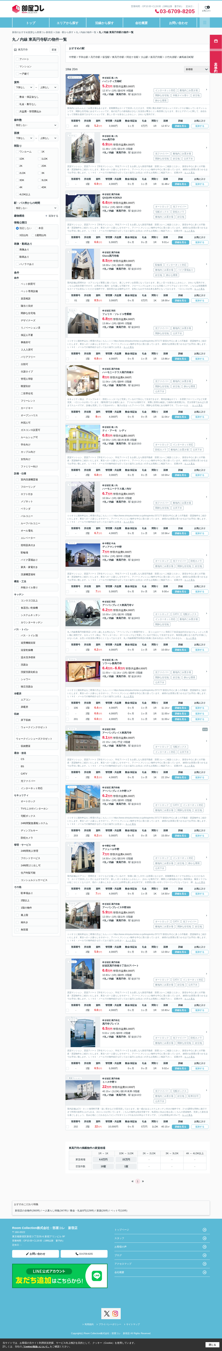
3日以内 (23, 235)
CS (22, 759)
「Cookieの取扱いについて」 (36, 1346)
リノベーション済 (30, 327)
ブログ (118, 1255)
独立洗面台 (27, 686)
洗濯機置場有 (28, 574)
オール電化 (27, 530)
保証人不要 (27, 335)
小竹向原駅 (171, 57)
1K (42, 151)
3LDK (44, 180)
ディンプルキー (29, 830)
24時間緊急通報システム (34, 823)
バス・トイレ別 (29, 635)
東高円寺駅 (118, 57)
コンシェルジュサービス (34, 880)
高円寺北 (115, 1020)
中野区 (108, 543)
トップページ (121, 1229)
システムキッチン (30, 615)
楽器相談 (26, 298)
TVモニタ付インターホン (34, 808)
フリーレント (28, 400)
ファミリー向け (29, 466)
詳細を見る (180, 126)
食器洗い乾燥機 (29, 607)
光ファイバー (28, 781)
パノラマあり (26, 264)
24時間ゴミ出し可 (31, 865)
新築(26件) (102, 1210)
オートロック (28, 801)
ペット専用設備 (29, 291)
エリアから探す (68, 23)
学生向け (26, 444)
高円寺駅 (95, 57)
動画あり (24, 256)
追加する (199, 126)
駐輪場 (24, 552)
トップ (30, 23)
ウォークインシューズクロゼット (34, 738)
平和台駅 (83, 57)
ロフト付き (27, 494)
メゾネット (27, 501)
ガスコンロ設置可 (30, 430)
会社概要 (141, 23)
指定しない (25, 228)
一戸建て (24, 73)
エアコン (26, 699)
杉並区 (108, 78)
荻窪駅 (106, 57)
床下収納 (26, 720)
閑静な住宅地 (28, 313)
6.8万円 (103, 1159)
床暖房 (24, 706)
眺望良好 (26, 386)
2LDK (22, 173)
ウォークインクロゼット (34, 727)
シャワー (26, 679)
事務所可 (26, 342)
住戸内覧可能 (28, 872)
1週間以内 (40, 235)
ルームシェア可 (29, 437)
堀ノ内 (114, 78)
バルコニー (27, 516)
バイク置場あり (29, 559)
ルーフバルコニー (30, 523)
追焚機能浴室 (28, 642)
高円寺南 (115, 194)
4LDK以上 (24, 194)
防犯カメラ (27, 837)
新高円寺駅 (156, 57)
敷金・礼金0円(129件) (82, 1210)
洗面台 (24, 664)
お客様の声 (120, 1246)
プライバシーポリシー (110, 1324)
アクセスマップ (122, 1263)
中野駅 (72, 57)
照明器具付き (28, 545)
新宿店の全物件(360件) (27, 1210)
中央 (113, 543)
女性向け (26, 459)
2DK (43, 165)
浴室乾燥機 (27, 650)
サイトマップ (133, 1324)
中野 (113, 846)
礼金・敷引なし (27, 104)
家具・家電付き (29, 567)
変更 (54, 49)
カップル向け (28, 451)
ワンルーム (25, 151)
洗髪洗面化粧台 (29, 672)
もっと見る (189, 172)
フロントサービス (30, 858)
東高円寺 (121, 94)
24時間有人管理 (29, 850)
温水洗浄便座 (28, 657)
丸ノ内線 (109, 94)
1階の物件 (26, 907)
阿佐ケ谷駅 (132, 57)
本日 (41, 228)
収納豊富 (26, 746)
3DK (21, 180)
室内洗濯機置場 (29, 479)
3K (42, 173)
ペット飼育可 (28, 284)
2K (20, 165)
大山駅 (144, 57)
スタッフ (119, 1238)
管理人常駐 (27, 378)
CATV (24, 773)
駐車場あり (27, 893)
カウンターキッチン (32, 622)
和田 (113, 310)
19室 (103, 1166)
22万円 (126, 1159)
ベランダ (26, 508)
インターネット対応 (32, 788)
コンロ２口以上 (29, 600)
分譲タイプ (27, 371)
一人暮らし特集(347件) (55, 1210)
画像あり (24, 249)
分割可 (24, 364)
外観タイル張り (29, 587)
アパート (24, 59)
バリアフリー (28, 357)
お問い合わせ (178, 23)
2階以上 (25, 900)
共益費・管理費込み (30, 111)
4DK (43, 187)
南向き (24, 922)
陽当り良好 (27, 305)
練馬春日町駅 (186, 57)
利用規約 (89, 1324)
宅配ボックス (28, 815)
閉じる (212, 1344)
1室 (126, 1166)
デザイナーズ (28, 320)
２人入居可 (27, 349)
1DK (21, 158)
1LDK (44, 158)
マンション (25, 66)
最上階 (24, 915)
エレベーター (28, 538)
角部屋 (24, 929)
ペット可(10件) (119, 1210)
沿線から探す (104, 23)
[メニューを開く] (204, 22)
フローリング (28, 486)
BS (22, 766)
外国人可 (26, 422)
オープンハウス (29, 415)
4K (20, 187)
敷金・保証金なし (29, 96)
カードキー (27, 408)
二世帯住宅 (27, 393)
